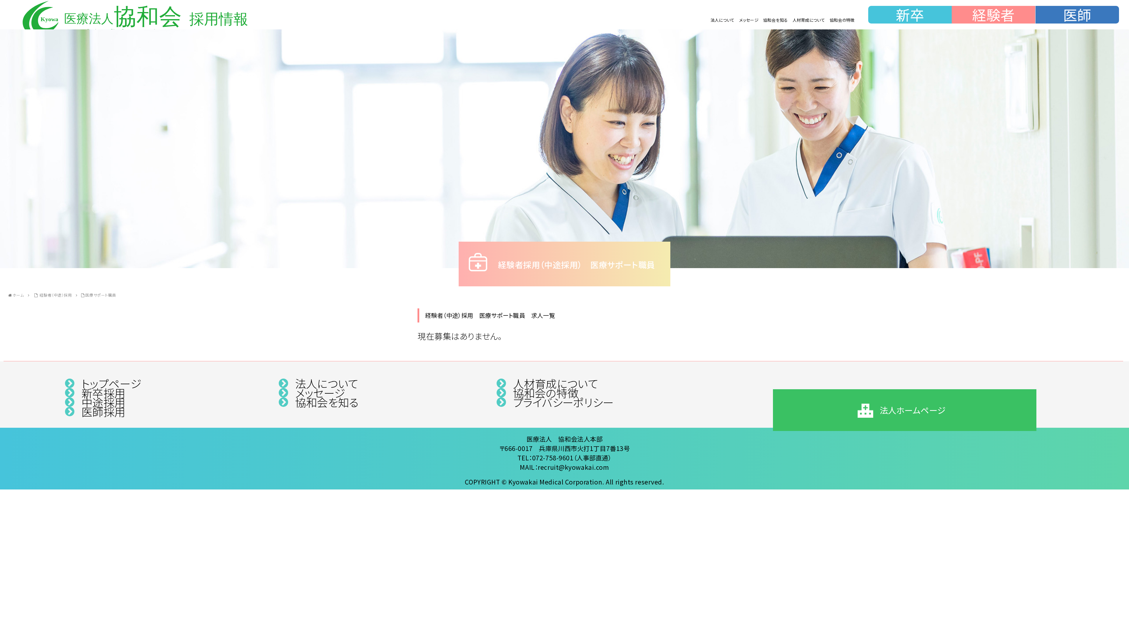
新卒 (910, 15)
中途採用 (103, 402)
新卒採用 (103, 392)
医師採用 (103, 411)
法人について (723, 20)
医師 (1077, 15)
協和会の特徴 (842, 20)
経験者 (993, 15)
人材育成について (809, 20)
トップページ (111, 383)
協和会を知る (775, 20)
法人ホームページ (913, 410)
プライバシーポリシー (563, 402)
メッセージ (748, 20)
